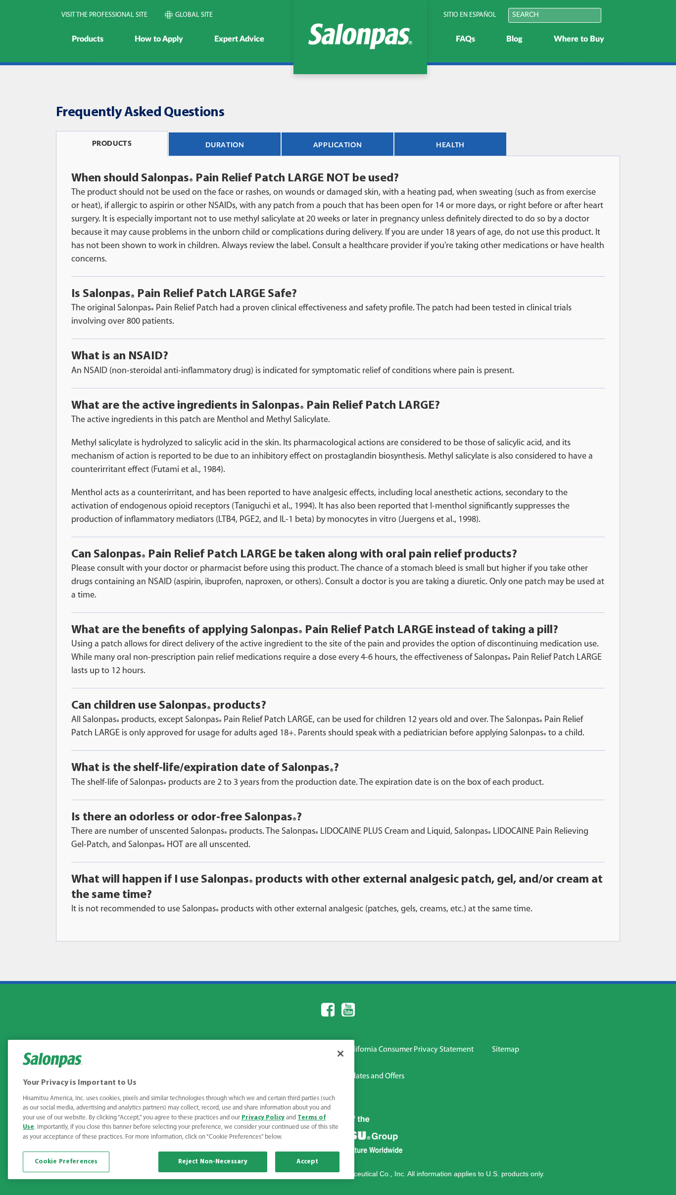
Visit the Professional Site (104, 15)
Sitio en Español (469, 15)
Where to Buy (579, 39)
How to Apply (159, 39)
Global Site (194, 15)
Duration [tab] (224, 145)
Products (87, 39)
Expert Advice (239, 39)
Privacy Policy (263, 1117)
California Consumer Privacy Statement (409, 1050)
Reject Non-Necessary (213, 1161)
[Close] (340, 1054)
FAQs (465, 39)
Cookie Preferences (66, 1161)
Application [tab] (337, 145)
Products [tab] (112, 143)
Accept (307, 1161)
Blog (514, 39)
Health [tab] (450, 145)
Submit (614, 14)
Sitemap (505, 1050)
